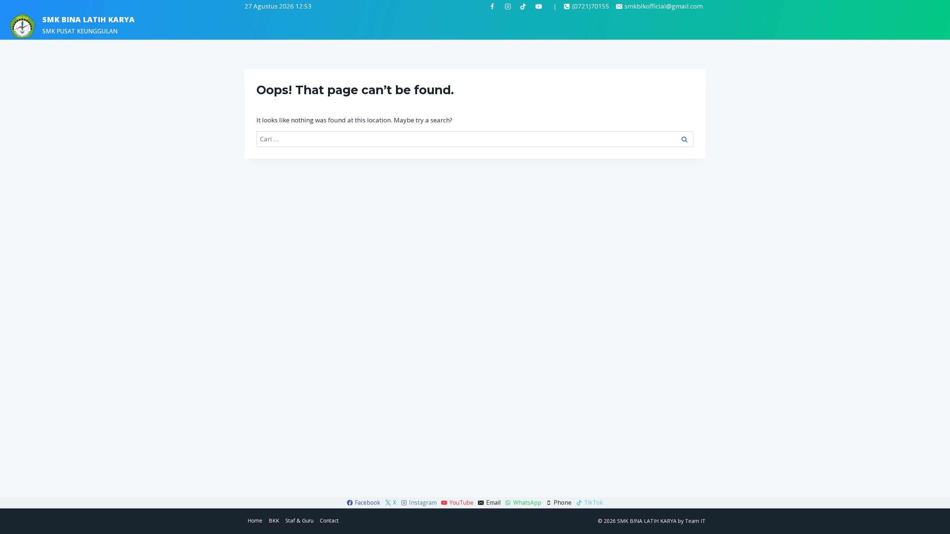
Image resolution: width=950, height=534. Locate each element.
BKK (274, 520)
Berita (710, 26)
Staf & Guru (744, 26)
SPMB (684, 26)
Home (658, 26)
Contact (329, 520)
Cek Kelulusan (790, 26)
